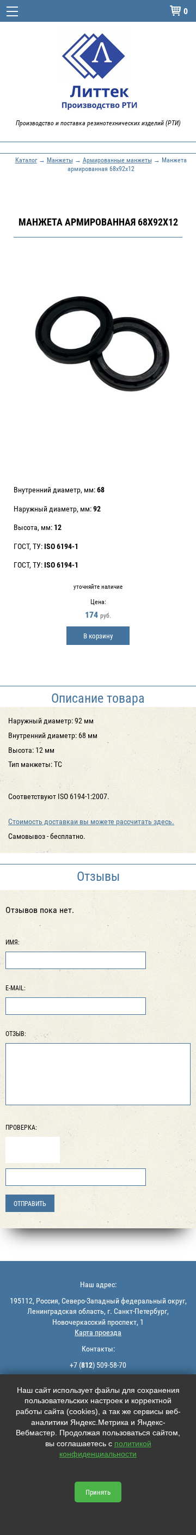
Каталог (26, 159)
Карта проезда (98, 1332)
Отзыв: (15, 1033)
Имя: (12, 941)
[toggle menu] (12, 11)
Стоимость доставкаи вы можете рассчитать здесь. (91, 821)
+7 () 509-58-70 (98, 1365)
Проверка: (21, 1127)
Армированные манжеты (117, 159)
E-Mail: (15, 987)
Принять (98, 1492)
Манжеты (60, 159)
